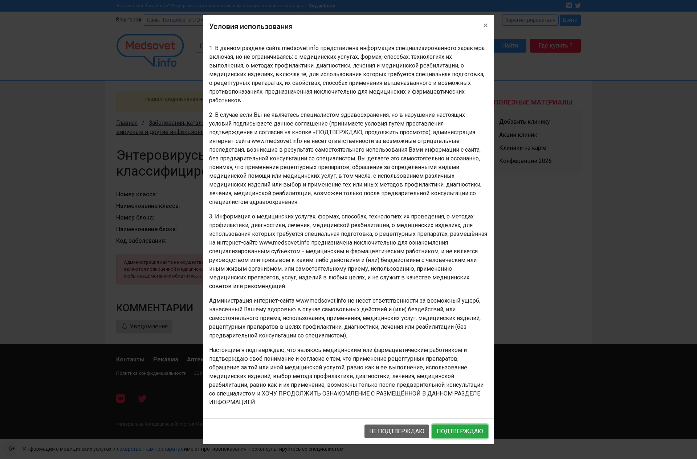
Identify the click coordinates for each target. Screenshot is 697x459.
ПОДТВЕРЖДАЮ (460, 431)
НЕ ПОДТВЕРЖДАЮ (396, 431)
